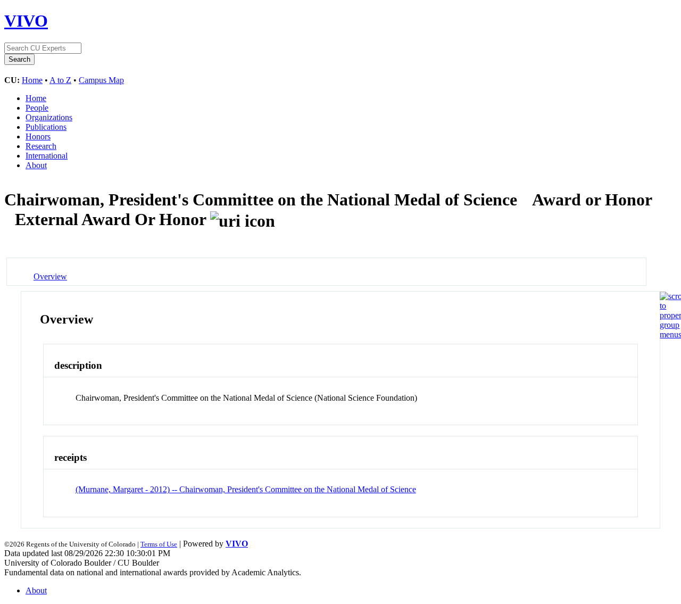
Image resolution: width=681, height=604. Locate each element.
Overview (50, 276)
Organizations (49, 117)
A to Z (60, 80)
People (37, 107)
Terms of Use (158, 544)
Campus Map (101, 80)
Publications (46, 126)
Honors (38, 136)
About (36, 165)
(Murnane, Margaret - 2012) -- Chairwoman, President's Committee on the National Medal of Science (246, 489)
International (47, 155)
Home (32, 80)
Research (41, 146)
